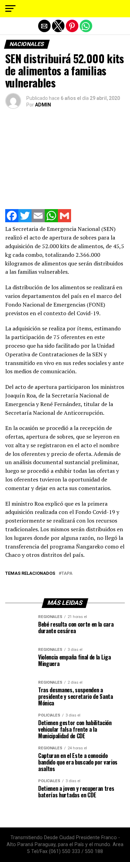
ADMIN (43, 104)
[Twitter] (25, 220)
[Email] (38, 220)
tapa (66, 573)
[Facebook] (11, 220)
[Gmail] (64, 220)
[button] (10, 8)
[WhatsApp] (51, 220)
